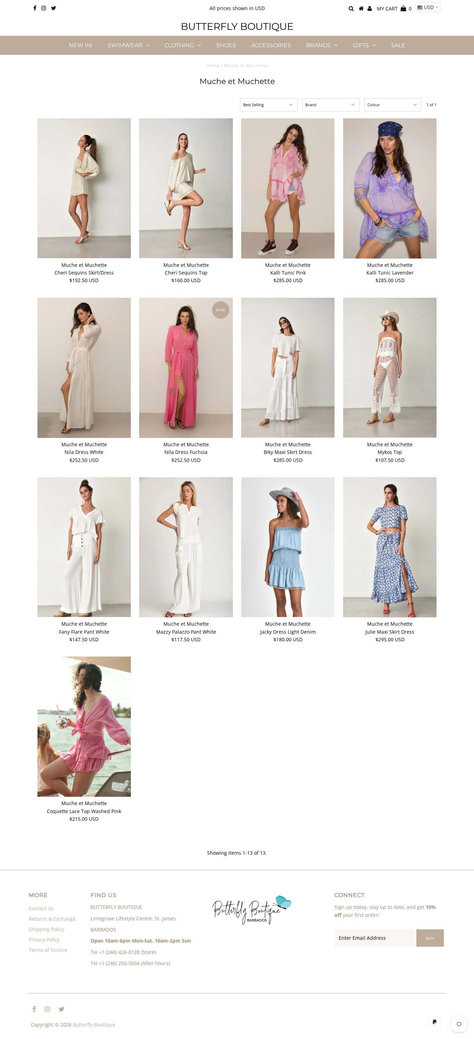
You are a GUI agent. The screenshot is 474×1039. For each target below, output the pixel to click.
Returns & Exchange (52, 918)
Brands (318, 45)
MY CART (394, 8)
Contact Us (41, 908)
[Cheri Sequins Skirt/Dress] (84, 188)
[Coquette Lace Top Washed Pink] (84, 727)
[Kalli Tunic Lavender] (390, 188)
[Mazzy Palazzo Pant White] (185, 547)
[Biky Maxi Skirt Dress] (288, 368)
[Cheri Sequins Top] (185, 188)
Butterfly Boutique (237, 26)
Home (213, 65)
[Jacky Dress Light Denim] (288, 547)
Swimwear (125, 45)
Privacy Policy (44, 939)
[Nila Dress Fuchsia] (185, 368)
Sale (398, 45)
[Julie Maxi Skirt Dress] (390, 547)
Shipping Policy (46, 929)
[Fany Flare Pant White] (84, 547)
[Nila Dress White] (84, 368)
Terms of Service (48, 950)
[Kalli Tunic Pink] (288, 188)
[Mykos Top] (390, 368)
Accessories (271, 45)
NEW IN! (80, 45)
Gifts (361, 45)
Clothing (179, 45)
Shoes (226, 45)
